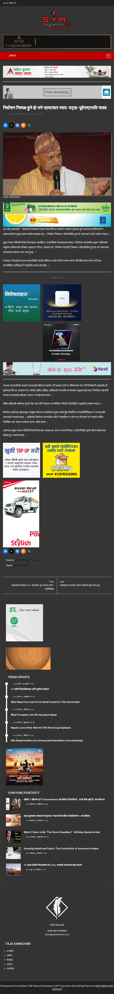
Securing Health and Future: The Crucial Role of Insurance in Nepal (61, 848)
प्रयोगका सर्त (57, 989)
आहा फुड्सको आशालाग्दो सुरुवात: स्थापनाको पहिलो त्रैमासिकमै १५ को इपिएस (57, 815)
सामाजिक (10, 968)
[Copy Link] (29, 125)
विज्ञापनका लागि (107, 986)
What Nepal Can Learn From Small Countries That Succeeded (45, 702)
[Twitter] (11, 125)
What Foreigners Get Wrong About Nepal (34, 714)
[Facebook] (5, 125)
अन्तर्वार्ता (10, 951)
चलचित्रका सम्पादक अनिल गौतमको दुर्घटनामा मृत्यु (80, 583)
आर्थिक (9, 955)
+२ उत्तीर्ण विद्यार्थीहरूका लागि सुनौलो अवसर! (30, 689)
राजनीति (21, 560)
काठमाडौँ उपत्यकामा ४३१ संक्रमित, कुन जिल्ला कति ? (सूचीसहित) (32, 585)
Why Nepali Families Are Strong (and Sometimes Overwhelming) (47, 740)
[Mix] (23, 125)
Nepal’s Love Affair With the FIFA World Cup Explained (41, 727)
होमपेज (12, 55)
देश (16, 560)
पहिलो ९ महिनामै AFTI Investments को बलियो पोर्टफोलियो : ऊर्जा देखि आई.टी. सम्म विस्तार (64, 799)
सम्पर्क (98, 986)
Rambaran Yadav (20, 565)
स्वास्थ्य (34, 560)
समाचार (27, 560)
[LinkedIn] (17, 125)
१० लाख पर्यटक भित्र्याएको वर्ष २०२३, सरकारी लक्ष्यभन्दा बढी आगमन (53, 865)
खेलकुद (10, 959)
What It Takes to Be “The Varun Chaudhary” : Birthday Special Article (62, 832)
